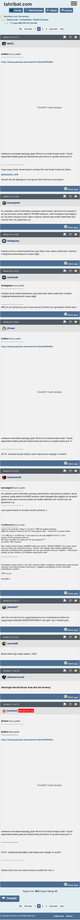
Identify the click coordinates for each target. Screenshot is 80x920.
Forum (18, 10)
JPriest (11, 328)
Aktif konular (36, 10)
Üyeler (53, 10)
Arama (68, 10)
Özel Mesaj (76, 37)
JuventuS (12, 710)
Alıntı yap (72, 189)
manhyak (12, 277)
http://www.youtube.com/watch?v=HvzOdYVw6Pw (27, 61)
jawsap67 (12, 607)
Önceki (28, 28)
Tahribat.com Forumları (16, 16)
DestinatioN (14, 477)
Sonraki (53, 28)
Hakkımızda (59, 916)
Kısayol (65, 37)
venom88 (12, 643)
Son (62, 28)
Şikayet (70, 37)
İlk (20, 28)
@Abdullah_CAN (9, 174)
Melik (10, 43)
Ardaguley (13, 240)
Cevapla (12, 898)
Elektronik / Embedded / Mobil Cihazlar (28, 19)
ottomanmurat (15, 677)
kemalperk (13, 202)
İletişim (69, 916)
